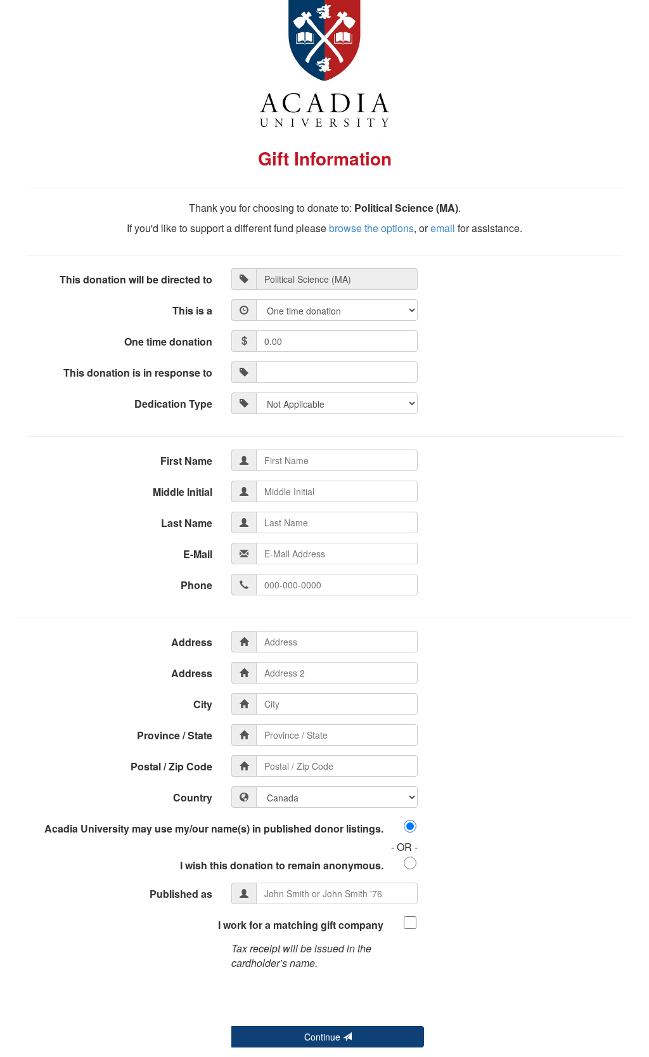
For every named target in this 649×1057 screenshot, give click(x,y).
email (442, 228)
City (202, 704)
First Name (186, 460)
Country (192, 797)
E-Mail (197, 554)
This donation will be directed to (136, 279)
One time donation (168, 341)
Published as (181, 893)
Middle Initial (182, 491)
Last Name (186, 523)
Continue (323, 1036)
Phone (196, 585)
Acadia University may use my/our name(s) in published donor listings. (213, 828)
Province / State (174, 735)
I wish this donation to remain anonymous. (281, 865)
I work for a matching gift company (300, 925)
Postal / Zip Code (171, 766)
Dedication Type (173, 403)
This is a (192, 310)
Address (191, 642)
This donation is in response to (137, 372)
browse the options (371, 228)
